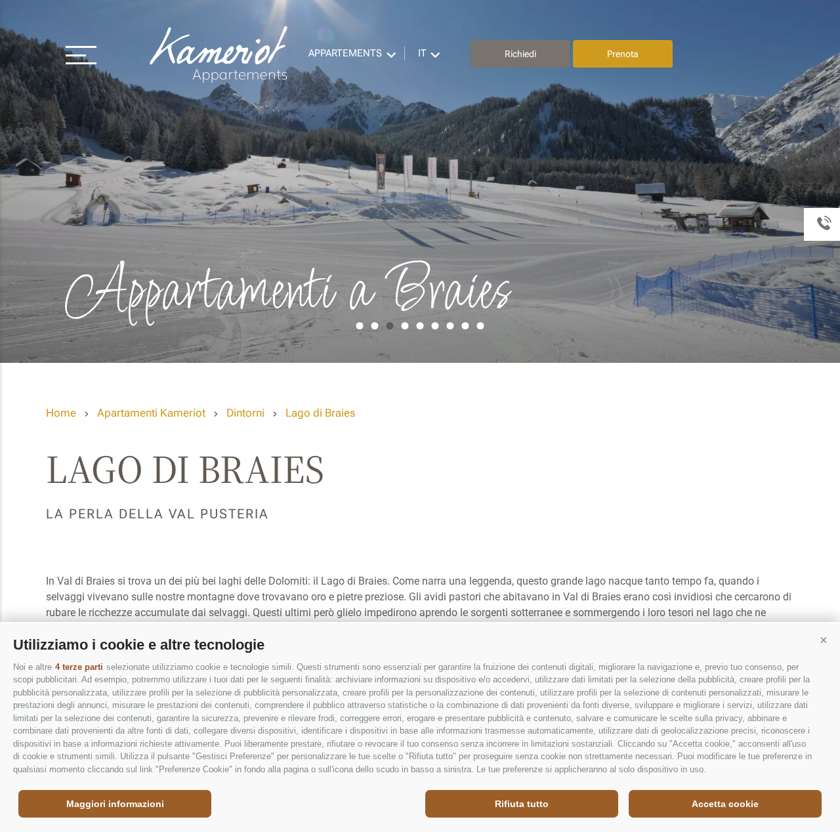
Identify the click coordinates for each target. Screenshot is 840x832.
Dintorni (245, 412)
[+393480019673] (822, 224)
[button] (823, 639)
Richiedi (520, 54)
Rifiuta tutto (522, 804)
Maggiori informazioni (115, 804)
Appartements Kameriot (220, 54)
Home (61, 412)
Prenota (623, 54)
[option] (420, 181)
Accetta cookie (725, 804)
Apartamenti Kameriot (151, 412)
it (422, 53)
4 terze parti (79, 667)
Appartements (345, 53)
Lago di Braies (320, 412)
